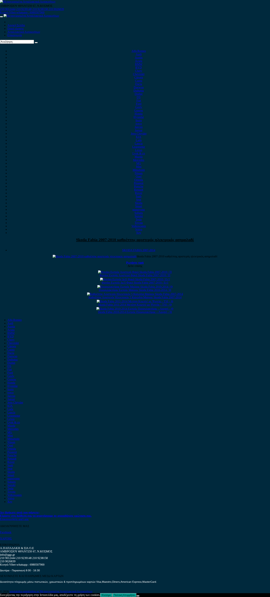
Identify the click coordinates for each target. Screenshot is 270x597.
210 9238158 (40, 9)
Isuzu (139, 120)
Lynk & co (138, 153)
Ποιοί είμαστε (15, 28)
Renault (138, 189)
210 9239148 (24, 9)
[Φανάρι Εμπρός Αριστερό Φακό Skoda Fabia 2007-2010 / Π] (135, 272)
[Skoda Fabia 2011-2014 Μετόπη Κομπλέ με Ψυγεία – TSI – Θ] (135, 301)
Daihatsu (139, 90)
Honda (139, 113)
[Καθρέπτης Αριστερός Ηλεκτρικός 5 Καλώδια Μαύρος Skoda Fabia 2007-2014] (135, 294)
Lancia (139, 143)
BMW (138, 64)
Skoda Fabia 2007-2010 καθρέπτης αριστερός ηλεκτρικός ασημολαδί (135, 239)
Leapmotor (138, 146)
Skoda (138, 203)
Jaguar (138, 130)
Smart (138, 206)
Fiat (138, 100)
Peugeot (138, 183)
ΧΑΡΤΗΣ (6, 538)
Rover (138, 193)
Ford (138, 103)
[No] (137, 595)
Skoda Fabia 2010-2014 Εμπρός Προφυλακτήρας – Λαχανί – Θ (135, 312)
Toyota (139, 222)
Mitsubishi (139, 169)
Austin (139, 57)
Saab (138, 196)
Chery (138, 70)
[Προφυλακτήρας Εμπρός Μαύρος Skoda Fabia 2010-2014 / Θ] (135, 286)
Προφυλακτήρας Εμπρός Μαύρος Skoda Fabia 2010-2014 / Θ (135, 290)
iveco (139, 123)
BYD (138, 67)
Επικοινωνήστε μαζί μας (14, 519)
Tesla (139, 219)
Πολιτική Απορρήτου (124, 595)
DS (139, 97)
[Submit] (36, 42)
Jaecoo (139, 127)
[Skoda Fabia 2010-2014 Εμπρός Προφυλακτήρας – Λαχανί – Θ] (134, 308)
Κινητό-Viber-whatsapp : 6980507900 (22, 12)
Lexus (138, 150)
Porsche (138, 186)
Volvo (138, 229)
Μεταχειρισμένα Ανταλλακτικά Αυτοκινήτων (66, 591)
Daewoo (139, 87)
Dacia (138, 84)
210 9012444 (7, 9)
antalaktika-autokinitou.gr (25, 591)
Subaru (138, 212)
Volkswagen (139, 226)
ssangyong (138, 209)
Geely (138, 107)
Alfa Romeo (139, 51)
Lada (139, 140)
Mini (138, 166)
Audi (139, 54)
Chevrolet (138, 74)
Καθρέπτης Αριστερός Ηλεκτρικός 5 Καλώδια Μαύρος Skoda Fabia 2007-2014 (135, 297)
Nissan (139, 173)
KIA (138, 136)
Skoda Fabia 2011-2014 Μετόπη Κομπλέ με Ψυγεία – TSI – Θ (135, 304)
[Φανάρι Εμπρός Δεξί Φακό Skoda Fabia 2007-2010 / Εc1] (135, 279)
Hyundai (139, 117)
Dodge (139, 93)
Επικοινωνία (14, 35)
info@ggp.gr (7, 554)
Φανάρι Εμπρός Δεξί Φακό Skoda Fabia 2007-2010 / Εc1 (135, 282)
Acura (138, 60)
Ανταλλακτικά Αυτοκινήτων (23, 31)
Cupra (138, 80)
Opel (138, 176)
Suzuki (139, 216)
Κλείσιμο (106, 595)
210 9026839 (56, 9)
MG (138, 163)
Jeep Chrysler (139, 133)
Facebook (5, 532)
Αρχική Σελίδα (16, 25)
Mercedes (138, 160)
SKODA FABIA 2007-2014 (138, 250)
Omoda (138, 179)
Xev (138, 232)
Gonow (138, 110)
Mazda (139, 156)
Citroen (138, 77)
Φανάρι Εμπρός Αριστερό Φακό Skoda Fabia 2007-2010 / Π (135, 275)
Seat (138, 199)
